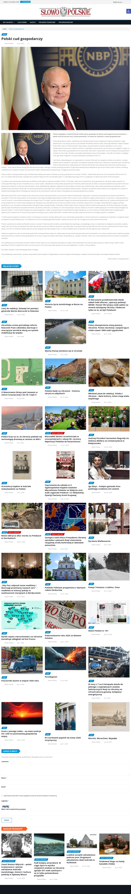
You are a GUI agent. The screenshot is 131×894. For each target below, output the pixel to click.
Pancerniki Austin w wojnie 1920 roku (20, 680)
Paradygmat (51, 676)
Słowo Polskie (9, 43)
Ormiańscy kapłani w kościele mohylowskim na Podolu (16, 487)
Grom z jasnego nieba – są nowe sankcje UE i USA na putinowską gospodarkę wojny (21, 734)
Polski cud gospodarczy (16, 29)
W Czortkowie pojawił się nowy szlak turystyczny (63, 739)
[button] (128, 11)
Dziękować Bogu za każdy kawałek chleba (111, 862)
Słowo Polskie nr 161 (98, 630)
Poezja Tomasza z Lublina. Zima (104, 587)
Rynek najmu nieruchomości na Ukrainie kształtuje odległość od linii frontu (21, 637)
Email (3, 787)
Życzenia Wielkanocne (99, 541)
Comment (5, 762)
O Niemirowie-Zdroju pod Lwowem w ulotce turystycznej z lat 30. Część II (19, 393)
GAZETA (33, 22)
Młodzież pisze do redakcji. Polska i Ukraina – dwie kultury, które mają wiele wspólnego (108, 396)
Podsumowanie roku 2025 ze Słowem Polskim (63, 636)
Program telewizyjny (47, 22)
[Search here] (129, 22)
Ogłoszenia (22, 22)
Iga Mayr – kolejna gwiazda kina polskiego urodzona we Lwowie (104, 487)
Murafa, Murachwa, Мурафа (102, 738)
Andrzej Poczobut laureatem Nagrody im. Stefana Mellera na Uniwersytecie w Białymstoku (108, 441)
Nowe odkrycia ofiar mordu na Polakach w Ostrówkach (21, 537)
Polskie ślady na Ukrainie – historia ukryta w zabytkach (62, 392)
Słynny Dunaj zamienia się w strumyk (63, 350)
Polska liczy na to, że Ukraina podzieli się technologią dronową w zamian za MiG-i (21, 437)
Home (5, 29)
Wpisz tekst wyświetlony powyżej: (13, 809)
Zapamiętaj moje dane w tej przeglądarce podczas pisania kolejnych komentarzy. (30, 796)
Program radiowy (66, 22)
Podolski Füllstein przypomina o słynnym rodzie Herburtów (65, 588)
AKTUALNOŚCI (8, 22)
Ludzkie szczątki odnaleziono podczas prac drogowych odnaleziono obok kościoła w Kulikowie (81, 858)
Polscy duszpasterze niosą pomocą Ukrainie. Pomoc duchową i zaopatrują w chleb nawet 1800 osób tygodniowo (108, 327)
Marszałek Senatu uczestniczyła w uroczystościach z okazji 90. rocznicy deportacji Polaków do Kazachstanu (63, 439)
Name (4, 778)
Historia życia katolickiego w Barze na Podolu (64, 305)
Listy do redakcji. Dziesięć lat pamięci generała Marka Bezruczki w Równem (20, 309)
